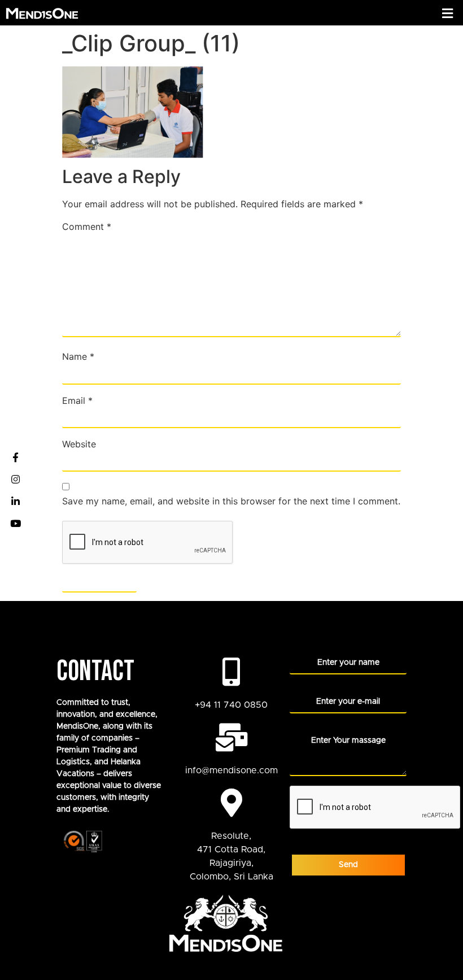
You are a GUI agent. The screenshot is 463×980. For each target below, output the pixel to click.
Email (77, 400)
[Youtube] (15, 523)
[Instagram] (15, 479)
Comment (86, 226)
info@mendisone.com (231, 770)
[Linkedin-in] (15, 501)
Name (78, 356)
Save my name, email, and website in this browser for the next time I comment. (231, 501)
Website (79, 443)
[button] (447, 13)
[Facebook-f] (15, 457)
